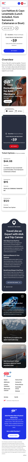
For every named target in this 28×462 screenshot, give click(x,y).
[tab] (9, 111)
